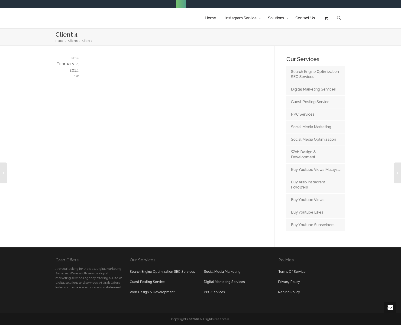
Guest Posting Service (310, 102)
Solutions (276, 18)
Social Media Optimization (313, 139)
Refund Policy (289, 292)
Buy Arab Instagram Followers (308, 184)
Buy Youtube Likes (307, 212)
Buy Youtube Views (307, 200)
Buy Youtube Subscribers (312, 225)
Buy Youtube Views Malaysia (315, 169)
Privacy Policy (289, 282)
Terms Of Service (292, 271)
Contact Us (305, 18)
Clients (73, 40)
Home (210, 18)
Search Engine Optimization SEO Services (315, 74)
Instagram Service (241, 18)
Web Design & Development (303, 154)
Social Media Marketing (311, 127)
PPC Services (302, 114)
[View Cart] (326, 18)
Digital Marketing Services (313, 89)
